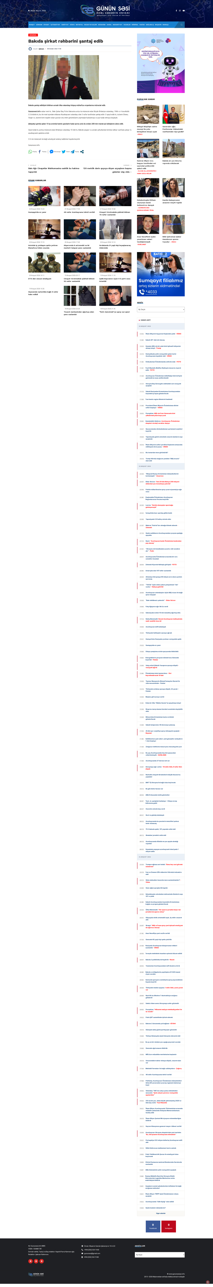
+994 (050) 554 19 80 (91, 1250)
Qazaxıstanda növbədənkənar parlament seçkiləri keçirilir (164, 430)
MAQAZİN (158, 24)
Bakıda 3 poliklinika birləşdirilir (160, 960)
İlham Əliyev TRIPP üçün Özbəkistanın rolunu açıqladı (162, 1195)
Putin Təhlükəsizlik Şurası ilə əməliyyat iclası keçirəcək (162, 1155)
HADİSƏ (142, 24)
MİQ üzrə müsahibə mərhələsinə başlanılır (161, 1054)
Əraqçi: (164, 926)
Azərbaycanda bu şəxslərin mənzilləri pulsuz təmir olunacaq (162, 822)
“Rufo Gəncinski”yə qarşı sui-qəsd (114, 312)
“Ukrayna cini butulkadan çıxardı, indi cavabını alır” (163, 550)
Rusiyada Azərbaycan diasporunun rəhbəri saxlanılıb (161, 947)
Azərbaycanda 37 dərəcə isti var (158, 761)
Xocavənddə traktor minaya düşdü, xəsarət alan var (163, 1062)
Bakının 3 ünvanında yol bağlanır (161, 1023)
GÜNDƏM (39, 24)
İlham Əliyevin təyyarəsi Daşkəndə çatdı (163, 334)
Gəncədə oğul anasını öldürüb (157, 1048)
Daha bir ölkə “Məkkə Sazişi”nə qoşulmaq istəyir (163, 703)
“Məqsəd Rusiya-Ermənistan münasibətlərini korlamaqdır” (162, 475)
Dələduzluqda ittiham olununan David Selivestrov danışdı (146, 205)
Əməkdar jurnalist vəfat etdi (156, 835)
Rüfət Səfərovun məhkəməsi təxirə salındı (161, 1148)
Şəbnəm (41, 49)
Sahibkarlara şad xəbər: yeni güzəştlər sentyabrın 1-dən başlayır (164, 740)
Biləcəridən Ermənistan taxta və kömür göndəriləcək (160, 718)
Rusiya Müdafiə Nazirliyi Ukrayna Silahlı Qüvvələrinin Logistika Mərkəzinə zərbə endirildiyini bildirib (160, 1178)
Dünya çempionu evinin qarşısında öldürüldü (162, 651)
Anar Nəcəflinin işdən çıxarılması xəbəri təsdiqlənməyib (146, 240)
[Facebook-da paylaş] (42, 152)
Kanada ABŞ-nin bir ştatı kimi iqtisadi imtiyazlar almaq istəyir (163, 347)
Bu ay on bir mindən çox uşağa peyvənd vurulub (163, 1042)
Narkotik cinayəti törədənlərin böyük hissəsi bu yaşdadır (163, 776)
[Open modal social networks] (82, 152)
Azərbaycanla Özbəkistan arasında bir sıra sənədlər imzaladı (161, 558)
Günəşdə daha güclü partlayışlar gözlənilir (161, 1030)
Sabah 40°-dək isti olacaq (155, 340)
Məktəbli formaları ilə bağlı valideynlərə (164, 1068)
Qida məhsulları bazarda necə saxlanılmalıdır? (163, 881)
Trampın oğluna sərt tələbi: (164, 865)
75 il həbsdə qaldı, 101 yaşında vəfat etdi (161, 829)
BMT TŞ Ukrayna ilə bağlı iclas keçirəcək (161, 782)
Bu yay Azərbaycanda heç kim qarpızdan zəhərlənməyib (161, 754)
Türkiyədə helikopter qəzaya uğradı (159, 633)
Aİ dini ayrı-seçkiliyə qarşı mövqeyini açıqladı (163, 732)
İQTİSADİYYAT (55, 24)
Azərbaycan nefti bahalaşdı (156, 627)
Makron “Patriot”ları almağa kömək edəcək (162, 526)
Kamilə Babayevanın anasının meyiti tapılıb (172, 201)
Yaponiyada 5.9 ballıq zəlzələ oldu (158, 519)
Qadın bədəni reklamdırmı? (156, 1208)
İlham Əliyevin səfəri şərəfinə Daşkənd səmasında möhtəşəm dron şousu (164, 446)
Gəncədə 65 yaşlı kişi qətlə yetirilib (159, 939)
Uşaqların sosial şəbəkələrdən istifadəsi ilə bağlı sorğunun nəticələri (163, 1187)
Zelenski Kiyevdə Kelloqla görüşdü (161, 564)
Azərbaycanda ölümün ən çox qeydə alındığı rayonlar (162, 842)
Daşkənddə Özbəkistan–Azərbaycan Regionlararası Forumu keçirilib (159, 498)
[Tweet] (66, 152)
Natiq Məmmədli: (164, 620)
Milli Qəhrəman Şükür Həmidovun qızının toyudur (172, 239)
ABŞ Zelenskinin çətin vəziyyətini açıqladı (160, 1170)
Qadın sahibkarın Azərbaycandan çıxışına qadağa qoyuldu (164, 534)
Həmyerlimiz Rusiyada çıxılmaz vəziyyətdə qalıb (163, 639)
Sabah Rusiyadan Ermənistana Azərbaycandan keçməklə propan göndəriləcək (163, 392)
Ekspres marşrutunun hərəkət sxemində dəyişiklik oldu (164, 710)
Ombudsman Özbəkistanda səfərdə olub (163, 362)
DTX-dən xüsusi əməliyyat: (39, 279)
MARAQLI (166, 24)
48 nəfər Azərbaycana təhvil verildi (79, 212)
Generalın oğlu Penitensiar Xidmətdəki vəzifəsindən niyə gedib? (173, 129)
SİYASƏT (46, 24)
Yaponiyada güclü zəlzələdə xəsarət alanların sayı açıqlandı (164, 438)
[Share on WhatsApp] (32, 152)
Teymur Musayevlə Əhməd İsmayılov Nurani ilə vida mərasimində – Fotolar (163, 682)
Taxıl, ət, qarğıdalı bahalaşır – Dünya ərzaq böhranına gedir (161, 802)
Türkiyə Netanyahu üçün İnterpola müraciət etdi (163, 1036)
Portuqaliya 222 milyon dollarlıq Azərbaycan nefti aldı (164, 1141)
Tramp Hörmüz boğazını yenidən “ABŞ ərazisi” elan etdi (163, 460)
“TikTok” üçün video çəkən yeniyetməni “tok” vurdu (162, 586)
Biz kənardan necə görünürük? (157, 452)
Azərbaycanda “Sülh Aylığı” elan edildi (160, 1202)
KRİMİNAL (135, 24)
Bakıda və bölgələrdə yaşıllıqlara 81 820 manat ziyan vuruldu (163, 973)
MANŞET (32, 24)
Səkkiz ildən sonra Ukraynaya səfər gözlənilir (162, 1003)
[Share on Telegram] (75, 152)
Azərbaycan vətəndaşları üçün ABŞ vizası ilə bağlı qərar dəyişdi (164, 594)
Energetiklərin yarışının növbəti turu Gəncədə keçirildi (162, 659)
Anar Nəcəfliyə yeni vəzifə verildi (158, 933)
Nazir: (163, 542)
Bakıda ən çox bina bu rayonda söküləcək (172, 162)
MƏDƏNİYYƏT (117, 24)
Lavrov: (159, 506)
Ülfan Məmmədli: (163, 911)
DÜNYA (72, 24)
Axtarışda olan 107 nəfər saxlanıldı (158, 571)
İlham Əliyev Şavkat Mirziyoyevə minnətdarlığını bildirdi (163, 1119)
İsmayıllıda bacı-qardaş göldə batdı (159, 513)
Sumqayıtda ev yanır (37, 212)
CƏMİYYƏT (65, 24)
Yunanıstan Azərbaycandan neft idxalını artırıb (163, 966)
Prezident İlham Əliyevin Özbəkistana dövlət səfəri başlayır (162, 406)
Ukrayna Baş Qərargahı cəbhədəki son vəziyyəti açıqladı (163, 385)
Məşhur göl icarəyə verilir (155, 697)
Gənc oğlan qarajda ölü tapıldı (157, 888)
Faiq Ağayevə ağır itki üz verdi (157, 606)
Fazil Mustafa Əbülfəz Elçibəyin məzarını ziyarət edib (163, 369)
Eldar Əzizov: (162, 483)
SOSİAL (109, 24)
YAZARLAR (126, 24)
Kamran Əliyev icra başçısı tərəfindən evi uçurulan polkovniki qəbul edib (146, 167)
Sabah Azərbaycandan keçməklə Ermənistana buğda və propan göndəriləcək (162, 903)
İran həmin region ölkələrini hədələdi (159, 399)
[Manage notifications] (208, 1282)
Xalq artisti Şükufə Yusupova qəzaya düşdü (162, 666)
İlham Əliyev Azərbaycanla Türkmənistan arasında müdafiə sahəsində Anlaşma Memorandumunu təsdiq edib (164, 1111)
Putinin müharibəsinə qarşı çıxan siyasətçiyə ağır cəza (164, 491)
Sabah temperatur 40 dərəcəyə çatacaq (160, 725)
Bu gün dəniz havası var (154, 789)
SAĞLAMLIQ (150, 24)
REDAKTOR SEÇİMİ (90, 24)
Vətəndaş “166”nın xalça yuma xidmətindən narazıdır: (162, 1093)
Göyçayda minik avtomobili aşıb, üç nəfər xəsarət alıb (164, 919)
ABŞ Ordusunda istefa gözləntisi (158, 795)
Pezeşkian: (160, 414)
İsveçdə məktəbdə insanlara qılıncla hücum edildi (164, 953)
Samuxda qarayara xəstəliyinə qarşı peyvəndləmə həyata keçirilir (164, 981)
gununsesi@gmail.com (92, 1253)
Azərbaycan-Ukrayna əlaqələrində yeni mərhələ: (163, 1133)
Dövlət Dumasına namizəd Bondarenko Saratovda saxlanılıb (164, 1163)
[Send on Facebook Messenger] (55, 152)
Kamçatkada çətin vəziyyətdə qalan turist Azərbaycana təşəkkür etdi (161, 355)
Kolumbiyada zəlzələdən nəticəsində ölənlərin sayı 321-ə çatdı (164, 895)
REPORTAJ (79, 24)
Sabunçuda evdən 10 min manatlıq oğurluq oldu (163, 613)
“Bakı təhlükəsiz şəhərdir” (161, 600)
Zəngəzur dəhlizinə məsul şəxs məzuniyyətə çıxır (164, 747)
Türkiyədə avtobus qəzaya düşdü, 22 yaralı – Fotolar (162, 690)
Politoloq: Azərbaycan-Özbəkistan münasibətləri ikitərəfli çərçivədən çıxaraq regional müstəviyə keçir (164, 1083)
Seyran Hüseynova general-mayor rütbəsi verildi (163, 1126)
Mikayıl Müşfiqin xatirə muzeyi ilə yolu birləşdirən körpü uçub (147, 130)
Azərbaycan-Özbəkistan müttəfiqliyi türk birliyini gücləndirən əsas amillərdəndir (164, 377)
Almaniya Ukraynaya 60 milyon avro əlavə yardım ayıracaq (164, 578)
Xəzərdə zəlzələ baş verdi (155, 809)
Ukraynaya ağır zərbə (164, 768)
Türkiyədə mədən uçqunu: (164, 989)
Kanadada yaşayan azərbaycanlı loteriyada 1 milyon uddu (162, 850)
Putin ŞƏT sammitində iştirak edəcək (159, 1017)
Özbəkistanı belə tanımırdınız (158, 674)
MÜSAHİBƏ (102, 24)
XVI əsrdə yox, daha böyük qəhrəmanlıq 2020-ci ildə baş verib (163, 1102)
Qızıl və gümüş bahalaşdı (155, 815)
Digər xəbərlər (161, 1213)
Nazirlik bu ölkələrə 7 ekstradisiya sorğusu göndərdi (161, 997)
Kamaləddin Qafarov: (163, 422)
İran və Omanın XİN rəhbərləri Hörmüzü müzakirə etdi (164, 873)
